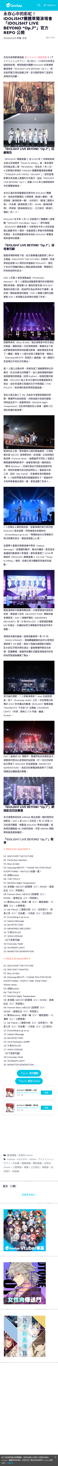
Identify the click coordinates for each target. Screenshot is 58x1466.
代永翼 (16, 1163)
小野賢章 (17, 1167)
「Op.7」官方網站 (29, 1073)
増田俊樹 (37, 1163)
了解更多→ (10, 1463)
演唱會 (45, 1167)
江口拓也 (35, 1167)
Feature (11, 1159)
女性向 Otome (25, 1155)
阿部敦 (16, 1171)
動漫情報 (11, 1155)
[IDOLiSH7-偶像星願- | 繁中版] (29, 1107)
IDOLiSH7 (22, 1159)
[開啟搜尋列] (39, 5)
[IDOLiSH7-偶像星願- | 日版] (29, 1092)
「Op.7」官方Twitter (29, 1081)
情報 (26, 1167)
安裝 (46, 1092)
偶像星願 (26, 1163)
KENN (33, 1159)
